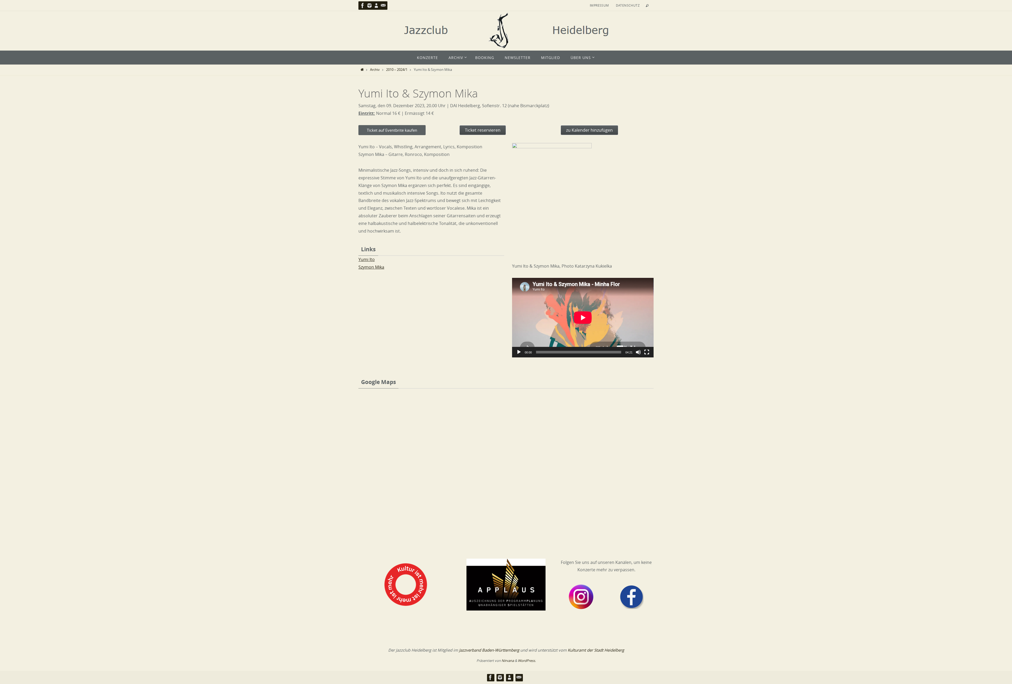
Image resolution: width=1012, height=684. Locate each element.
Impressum (599, 5)
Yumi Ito (366, 259)
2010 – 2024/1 (396, 69)
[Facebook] (362, 5)
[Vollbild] (646, 352)
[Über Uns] (376, 5)
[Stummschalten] (638, 352)
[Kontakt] (383, 5)
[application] (583, 317)
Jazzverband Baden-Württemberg (489, 650)
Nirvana (508, 660)
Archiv (375, 69)
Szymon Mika (371, 267)
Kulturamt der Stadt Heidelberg (596, 650)
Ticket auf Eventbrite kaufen (392, 130)
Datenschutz (628, 5)
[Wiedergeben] (519, 352)
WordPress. (527, 660)
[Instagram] (369, 5)
